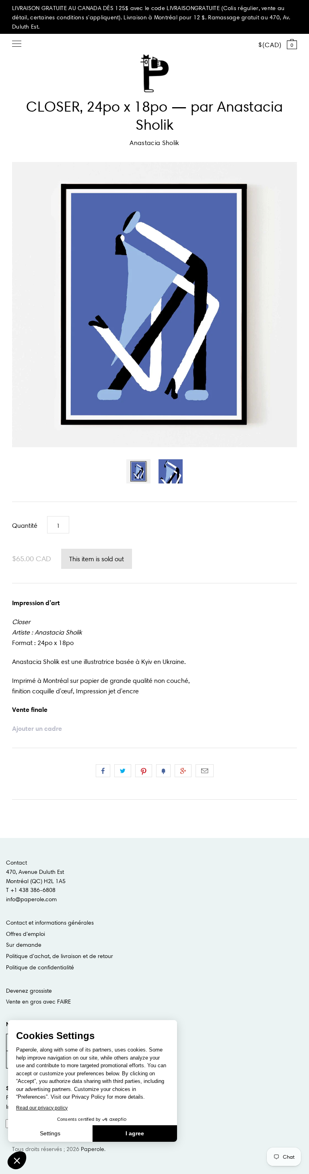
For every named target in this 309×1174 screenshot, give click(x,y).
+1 (183, 770)
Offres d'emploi (25, 934)
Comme (103, 770)
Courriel (205, 770)
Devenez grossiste (29, 990)
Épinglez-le (143, 770)
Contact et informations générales (50, 922)
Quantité (24, 525)
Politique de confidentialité (40, 967)
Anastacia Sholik (154, 143)
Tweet (122, 770)
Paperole (92, 1149)
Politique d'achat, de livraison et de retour (59, 956)
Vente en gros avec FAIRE (38, 1001)
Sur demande (23, 944)
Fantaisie (163, 770)
